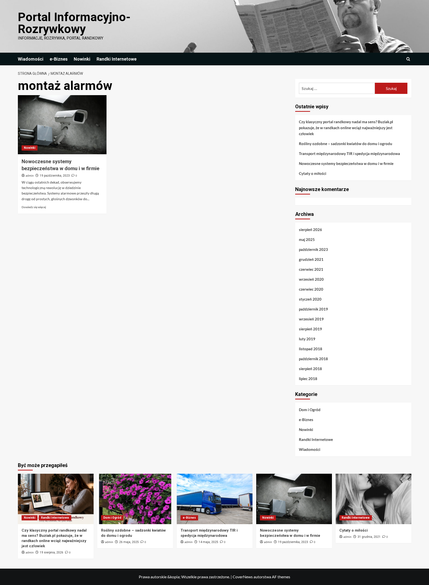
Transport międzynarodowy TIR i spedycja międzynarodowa (349, 153)
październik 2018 (313, 358)
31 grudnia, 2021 (369, 537)
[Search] (408, 59)
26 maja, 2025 (129, 542)
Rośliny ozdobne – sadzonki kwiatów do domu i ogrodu (345, 143)
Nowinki (82, 59)
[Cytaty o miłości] (373, 499)
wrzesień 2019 (311, 319)
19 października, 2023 (55, 175)
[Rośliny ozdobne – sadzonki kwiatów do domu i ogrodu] (135, 499)
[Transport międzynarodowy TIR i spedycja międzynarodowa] (214, 499)
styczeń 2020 (310, 299)
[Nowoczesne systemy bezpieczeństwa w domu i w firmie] (62, 124)
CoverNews (243, 576)
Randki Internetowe (117, 59)
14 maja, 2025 (208, 542)
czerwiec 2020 (311, 289)
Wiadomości (30, 59)
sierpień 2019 (310, 329)
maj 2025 (307, 239)
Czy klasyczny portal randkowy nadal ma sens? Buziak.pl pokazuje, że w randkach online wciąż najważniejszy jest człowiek (346, 127)
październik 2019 (313, 309)
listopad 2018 (310, 349)
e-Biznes (59, 59)
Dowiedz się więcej (34, 207)
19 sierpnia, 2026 (51, 552)
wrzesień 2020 (311, 279)
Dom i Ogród (310, 409)
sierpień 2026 (310, 229)
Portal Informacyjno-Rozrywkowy (74, 23)
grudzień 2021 (311, 259)
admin (30, 176)
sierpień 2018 (310, 368)
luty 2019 (307, 339)
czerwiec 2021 (311, 269)
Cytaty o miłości (312, 173)
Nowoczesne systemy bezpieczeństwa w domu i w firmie (346, 163)
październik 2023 (313, 249)
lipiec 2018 (308, 378)
